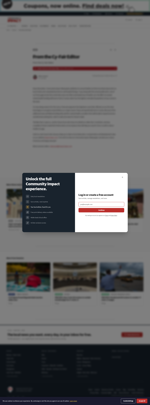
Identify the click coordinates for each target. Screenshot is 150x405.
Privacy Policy (114, 215)
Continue (101, 210)
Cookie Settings (128, 401)
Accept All (142, 401)
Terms (106, 215)
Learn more (73, 401)
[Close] (122, 177)
